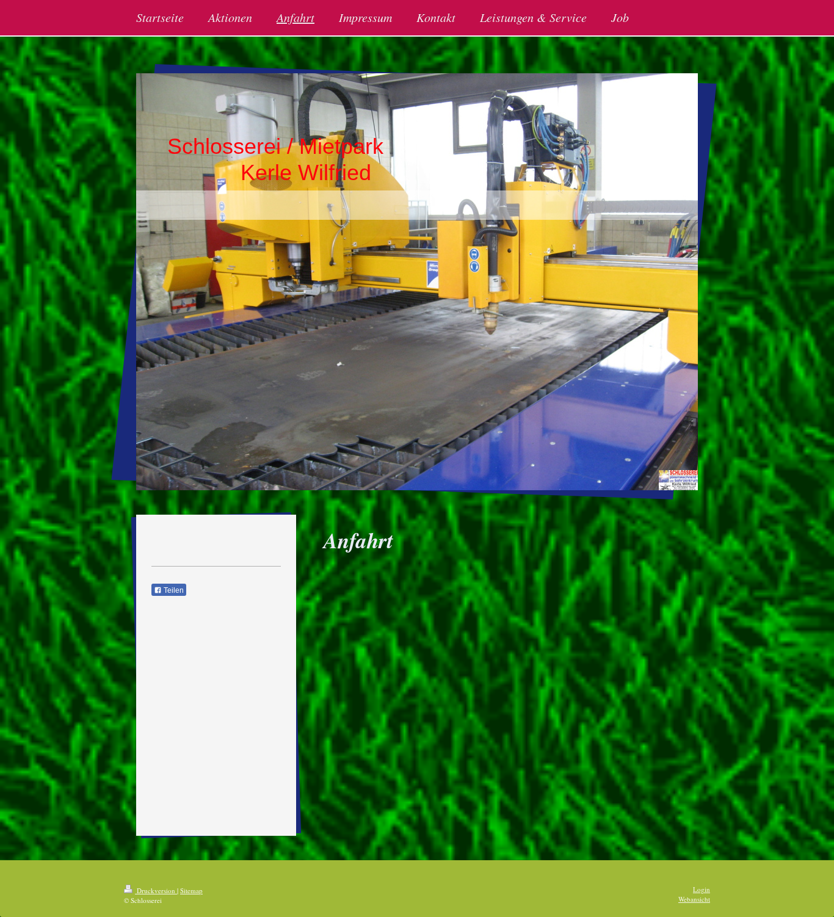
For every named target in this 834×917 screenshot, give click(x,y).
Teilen (173, 590)
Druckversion (156, 890)
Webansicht (694, 899)
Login (701, 889)
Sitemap (191, 890)
